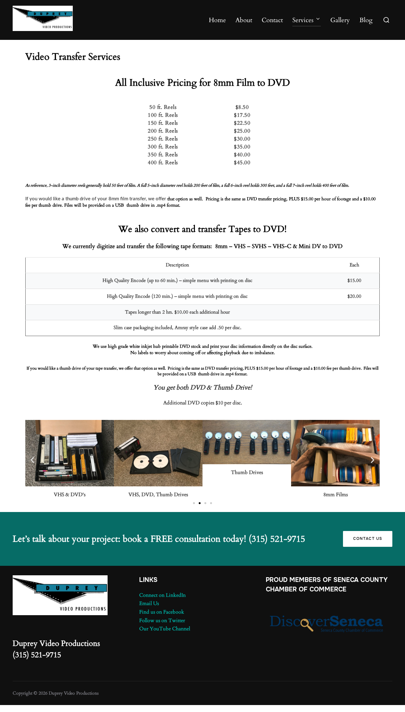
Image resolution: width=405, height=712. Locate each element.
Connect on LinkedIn (162, 595)
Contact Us (367, 538)
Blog (365, 20)
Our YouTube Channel (164, 628)
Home (217, 20)
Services (303, 20)
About (243, 20)
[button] (32, 460)
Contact (272, 20)
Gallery (340, 20)
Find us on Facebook (161, 612)
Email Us (149, 603)
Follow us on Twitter (162, 620)
